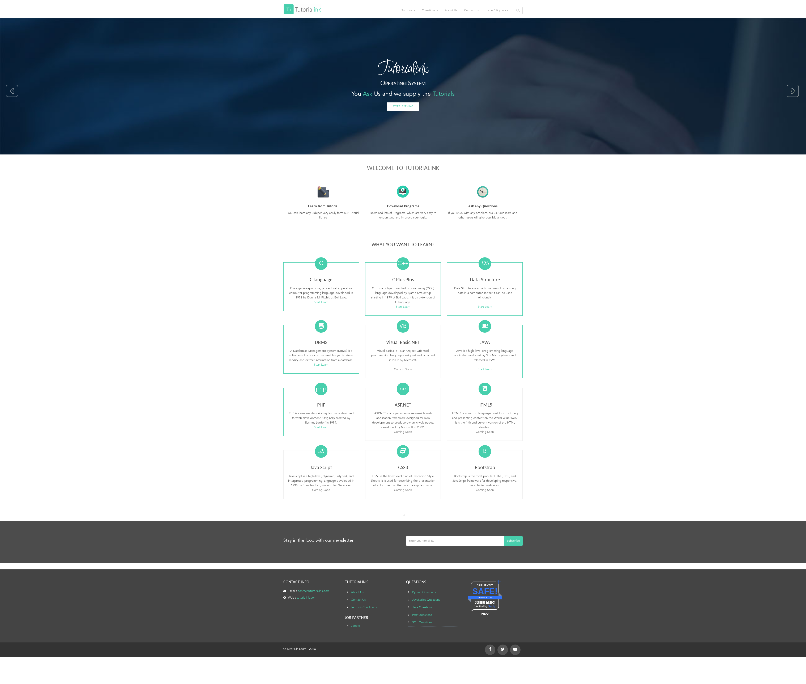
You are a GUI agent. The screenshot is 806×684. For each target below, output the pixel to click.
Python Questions (424, 592)
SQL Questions (422, 622)
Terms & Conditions (364, 607)
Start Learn (321, 302)
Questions (429, 10)
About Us (451, 10)
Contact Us (471, 10)
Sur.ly (491, 606)
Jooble (355, 625)
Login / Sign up (496, 10)
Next (793, 91)
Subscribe (513, 540)
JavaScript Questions (426, 599)
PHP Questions (422, 614)
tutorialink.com (306, 597)
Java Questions (422, 607)
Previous (12, 91)
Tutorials (407, 10)
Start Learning (403, 106)
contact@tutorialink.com (314, 591)
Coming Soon (403, 369)
